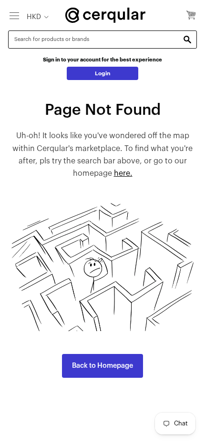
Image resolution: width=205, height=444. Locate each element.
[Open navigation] (14, 15)
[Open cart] (190, 15)
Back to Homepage (102, 365)
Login (103, 73)
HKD (34, 16)
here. (123, 173)
